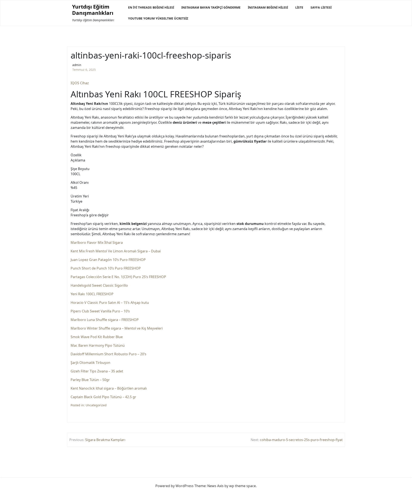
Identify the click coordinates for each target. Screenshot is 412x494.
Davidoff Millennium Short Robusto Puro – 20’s (108, 354)
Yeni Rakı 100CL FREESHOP (92, 294)
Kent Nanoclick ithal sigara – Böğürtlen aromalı (109, 388)
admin (76, 65)
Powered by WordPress (174, 485)
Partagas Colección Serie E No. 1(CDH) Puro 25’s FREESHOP (118, 276)
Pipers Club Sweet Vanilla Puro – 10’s (100, 311)
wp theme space (242, 485)
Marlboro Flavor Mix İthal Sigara (97, 242)
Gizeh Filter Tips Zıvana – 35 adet (97, 371)
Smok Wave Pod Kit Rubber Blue (97, 336)
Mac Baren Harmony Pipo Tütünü (98, 345)
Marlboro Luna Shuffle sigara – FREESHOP (105, 319)
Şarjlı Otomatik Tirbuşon (90, 362)
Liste (299, 7)
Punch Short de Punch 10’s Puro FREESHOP (106, 268)
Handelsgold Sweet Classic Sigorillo (99, 285)
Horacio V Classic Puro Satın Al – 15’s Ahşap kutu (110, 302)
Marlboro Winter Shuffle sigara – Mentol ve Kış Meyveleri (117, 328)
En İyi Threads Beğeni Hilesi (151, 7)
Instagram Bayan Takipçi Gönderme (211, 7)
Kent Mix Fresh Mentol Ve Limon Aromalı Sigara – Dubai (116, 251)
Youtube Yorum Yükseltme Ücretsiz (158, 18)
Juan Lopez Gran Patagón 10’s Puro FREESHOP (108, 259)
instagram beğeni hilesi (268, 7)
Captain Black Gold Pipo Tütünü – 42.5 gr (103, 397)
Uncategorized (96, 405)
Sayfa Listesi (321, 7)
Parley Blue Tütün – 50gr (90, 379)
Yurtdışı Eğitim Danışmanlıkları (92, 10)
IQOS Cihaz (80, 83)
